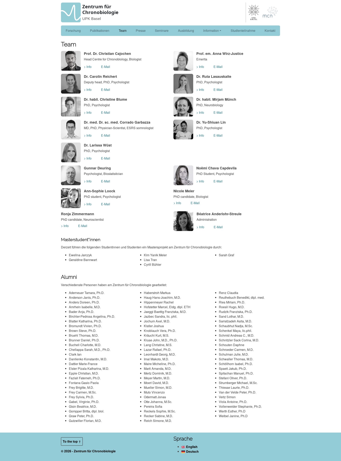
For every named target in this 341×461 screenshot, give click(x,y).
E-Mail (105, 66)
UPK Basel (91, 19)
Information (211, 30)
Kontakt (270, 30)
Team (122, 30)
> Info (88, 66)
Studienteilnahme (243, 30)
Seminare (162, 30)
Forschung (73, 30)
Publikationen (99, 30)
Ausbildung (186, 30)
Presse (141, 30)
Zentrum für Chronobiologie (100, 9)
